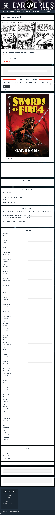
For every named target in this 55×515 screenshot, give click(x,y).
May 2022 (5, 354)
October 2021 (6, 370)
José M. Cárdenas (7, 215)
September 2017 (6, 439)
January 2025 (6, 278)
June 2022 (5, 351)
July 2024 (5, 292)
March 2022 (5, 358)
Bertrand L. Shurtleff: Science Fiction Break (12, 197)
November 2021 (6, 368)
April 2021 (5, 385)
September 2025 (7, 259)
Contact (49, 11)
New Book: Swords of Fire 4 (9, 202)
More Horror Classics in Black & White (18, 53)
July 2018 (5, 430)
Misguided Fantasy (7, 192)
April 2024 (5, 299)
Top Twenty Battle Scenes (9, 199)
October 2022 (6, 342)
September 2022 (7, 344)
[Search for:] (27, 71)
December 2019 (6, 423)
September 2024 (7, 287)
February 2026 (6, 247)
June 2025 (5, 266)
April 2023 (5, 328)
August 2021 (6, 375)
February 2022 (6, 361)
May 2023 (5, 325)
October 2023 (6, 313)
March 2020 (5, 415)
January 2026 (6, 249)
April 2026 (5, 242)
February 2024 (6, 304)
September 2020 (7, 401)
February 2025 (6, 275)
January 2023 (6, 335)
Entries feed (5, 453)
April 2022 (5, 356)
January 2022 (6, 363)
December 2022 (6, 337)
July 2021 (5, 377)
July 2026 (5, 235)
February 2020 (6, 418)
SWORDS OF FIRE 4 (10, 158)
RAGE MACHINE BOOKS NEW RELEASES (15, 11)
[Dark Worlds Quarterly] (27, 9)
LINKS (43, 11)
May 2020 (5, 411)
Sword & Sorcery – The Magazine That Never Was (19, 224)
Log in (4, 451)
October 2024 (6, 285)
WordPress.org (6, 458)
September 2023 (7, 316)
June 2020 (5, 408)
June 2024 (5, 294)
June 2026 (5, 238)
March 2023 (5, 330)
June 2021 (5, 380)
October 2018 (6, 427)
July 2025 (5, 264)
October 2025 (6, 257)
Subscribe (6, 86)
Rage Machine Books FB (27, 181)
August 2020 (6, 404)
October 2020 (6, 399)
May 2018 (5, 432)
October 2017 (6, 437)
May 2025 (5, 268)
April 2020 (5, 413)
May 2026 (5, 240)
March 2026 (5, 245)
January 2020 (6, 420)
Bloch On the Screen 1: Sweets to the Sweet (23, 215)
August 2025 (6, 261)
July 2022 (5, 349)
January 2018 (6, 434)
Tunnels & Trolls (6, 195)
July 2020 (5, 406)
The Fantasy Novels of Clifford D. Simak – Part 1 (23, 213)
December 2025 (6, 252)
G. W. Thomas (17, 54)
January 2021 (6, 392)
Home (2, 11)
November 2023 (6, 311)
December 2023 (6, 309)
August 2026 (6, 233)
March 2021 (5, 387)
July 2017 (5, 441)
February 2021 (6, 389)
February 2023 (6, 332)
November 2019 (6, 425)
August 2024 (6, 290)
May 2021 (5, 382)
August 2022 (6, 347)
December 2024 (6, 280)
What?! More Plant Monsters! (18, 221)
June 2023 (5, 323)
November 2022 (6, 339)
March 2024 (5, 302)
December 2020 (7, 394)
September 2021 (7, 373)
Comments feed (6, 455)
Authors (28, 11)
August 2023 (6, 318)
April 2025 (5, 271)
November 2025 (6, 254)
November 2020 (7, 396)
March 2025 (5, 273)
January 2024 (6, 306)
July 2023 (5, 321)
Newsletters (36, 11)
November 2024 (6, 283)
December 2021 (6, 366)
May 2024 (5, 297)
